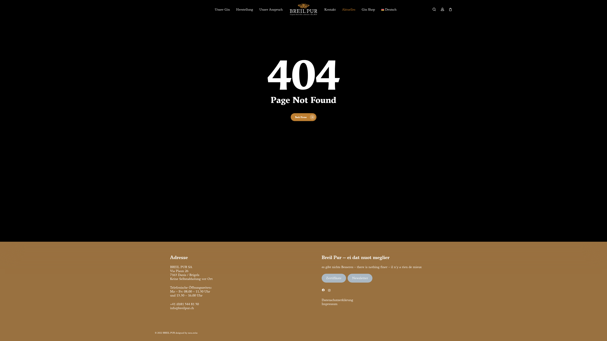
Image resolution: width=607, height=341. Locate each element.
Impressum (329, 304)
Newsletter (360, 278)
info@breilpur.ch (182, 308)
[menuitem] (389, 9)
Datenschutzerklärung (337, 300)
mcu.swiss (192, 333)
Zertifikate (333, 278)
